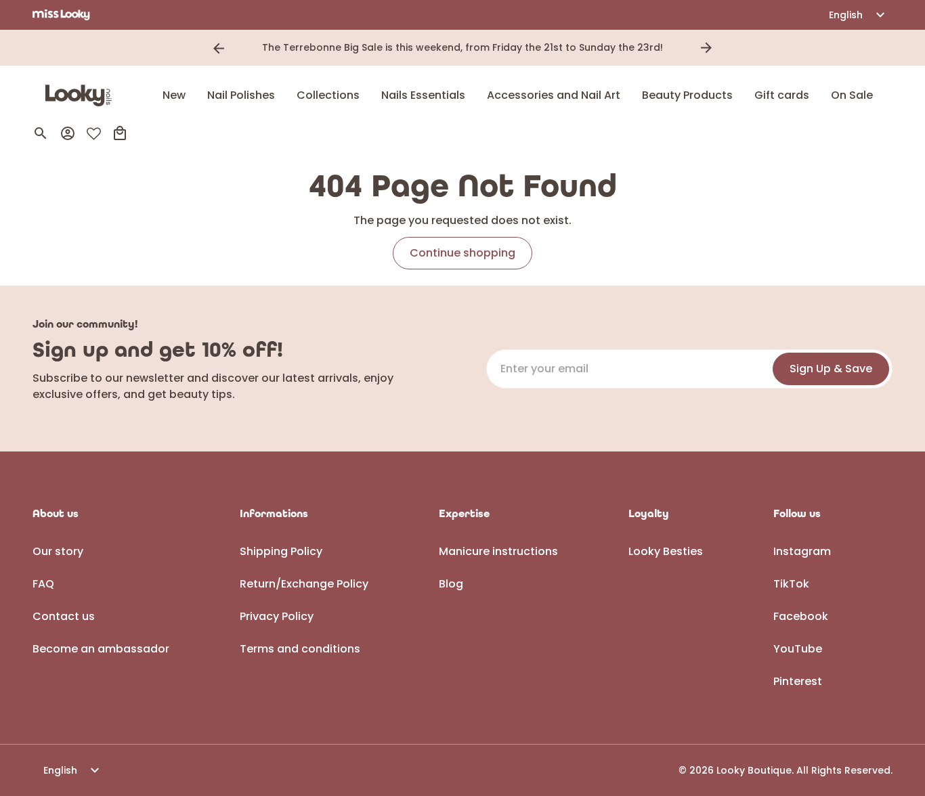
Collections (328, 95)
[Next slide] (706, 48)
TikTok (791, 584)
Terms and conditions (300, 649)
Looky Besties (665, 551)
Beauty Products (687, 95)
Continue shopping (462, 253)
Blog (451, 584)
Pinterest (797, 681)
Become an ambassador (101, 649)
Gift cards (781, 95)
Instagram (802, 551)
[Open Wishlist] (94, 134)
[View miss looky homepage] (61, 14)
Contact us (64, 616)
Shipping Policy (281, 551)
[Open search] (41, 133)
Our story (58, 551)
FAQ (43, 584)
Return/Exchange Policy (304, 584)
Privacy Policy (277, 616)
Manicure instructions (498, 551)
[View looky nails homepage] (82, 95)
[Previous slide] (219, 48)
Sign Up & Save (831, 368)
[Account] (68, 133)
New (174, 95)
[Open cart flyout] (120, 133)
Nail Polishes (241, 95)
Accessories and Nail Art (553, 95)
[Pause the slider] (725, 48)
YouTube (797, 649)
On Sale (852, 95)
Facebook (800, 616)
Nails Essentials (423, 95)
